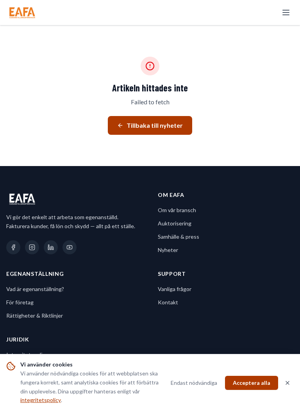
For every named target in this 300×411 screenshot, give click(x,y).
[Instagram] (32, 247)
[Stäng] (287, 383)
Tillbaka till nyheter (155, 125)
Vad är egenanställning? (35, 289)
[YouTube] (69, 247)
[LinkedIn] (51, 247)
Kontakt (168, 302)
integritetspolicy (40, 400)
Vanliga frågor (174, 289)
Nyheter (168, 250)
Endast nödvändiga (194, 382)
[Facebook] (13, 247)
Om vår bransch (177, 210)
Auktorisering (174, 223)
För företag (20, 302)
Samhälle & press (178, 236)
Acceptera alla (251, 382)
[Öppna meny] (286, 12)
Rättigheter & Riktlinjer (34, 315)
